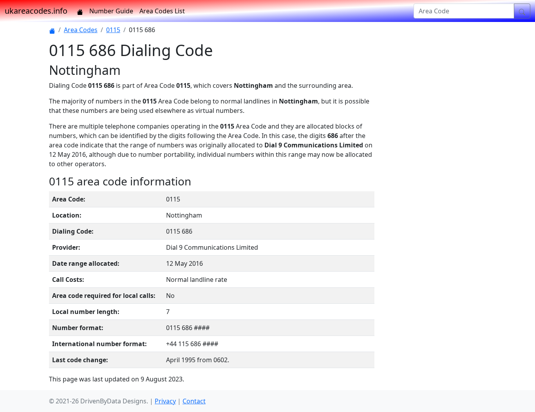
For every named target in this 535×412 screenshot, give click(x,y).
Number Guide (111, 11)
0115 (113, 29)
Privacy (165, 401)
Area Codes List (162, 11)
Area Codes (81, 29)
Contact (194, 401)
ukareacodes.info (36, 10)
